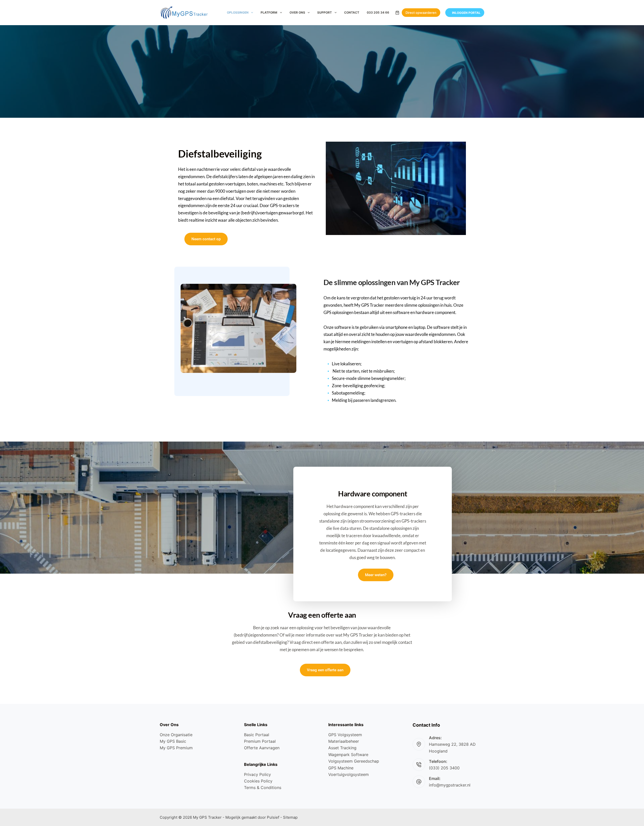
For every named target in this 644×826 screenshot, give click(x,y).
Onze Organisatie (176, 734)
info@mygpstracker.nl (449, 785)
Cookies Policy (258, 780)
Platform (269, 12)
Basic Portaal (256, 734)
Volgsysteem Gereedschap (353, 761)
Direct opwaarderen (421, 13)
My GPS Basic (173, 741)
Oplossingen (238, 12)
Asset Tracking (342, 747)
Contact (351, 12)
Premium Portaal (260, 741)
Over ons (297, 12)
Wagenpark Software (348, 754)
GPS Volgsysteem (345, 734)
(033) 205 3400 (444, 767)
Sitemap (290, 817)
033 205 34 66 (378, 12)
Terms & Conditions (262, 787)
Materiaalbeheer (343, 741)
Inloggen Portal (466, 12)
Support (324, 12)
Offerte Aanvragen (261, 747)
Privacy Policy (257, 774)
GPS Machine (340, 767)
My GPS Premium (176, 747)
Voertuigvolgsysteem (348, 774)
